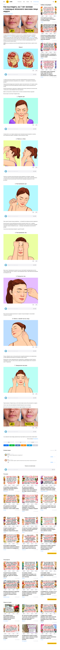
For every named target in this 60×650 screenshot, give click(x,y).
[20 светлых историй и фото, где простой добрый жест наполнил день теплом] (49, 499)
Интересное (24, 549)
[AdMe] (9, 1)
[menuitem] (19, 1)
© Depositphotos (5, 427)
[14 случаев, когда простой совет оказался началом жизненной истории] (11, 628)
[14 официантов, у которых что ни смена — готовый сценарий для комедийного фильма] (49, 584)
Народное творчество (44, 491)
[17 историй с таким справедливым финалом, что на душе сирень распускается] (49, 565)
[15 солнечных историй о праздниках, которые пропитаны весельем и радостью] (49, 628)
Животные (42, 532)
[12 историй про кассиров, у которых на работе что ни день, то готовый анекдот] (49, 11)
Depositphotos (35, 438)
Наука (4, 4)
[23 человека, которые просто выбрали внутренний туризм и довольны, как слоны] (11, 480)
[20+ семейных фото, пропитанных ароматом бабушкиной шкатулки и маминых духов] (11, 608)
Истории (42, 40)
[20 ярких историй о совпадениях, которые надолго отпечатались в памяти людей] (49, 47)
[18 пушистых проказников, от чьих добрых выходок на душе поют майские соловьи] (49, 521)
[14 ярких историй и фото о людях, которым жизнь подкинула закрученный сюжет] (11, 521)
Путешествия (5, 491)
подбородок (31, 37)
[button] (8, 442)
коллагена (9, 36)
